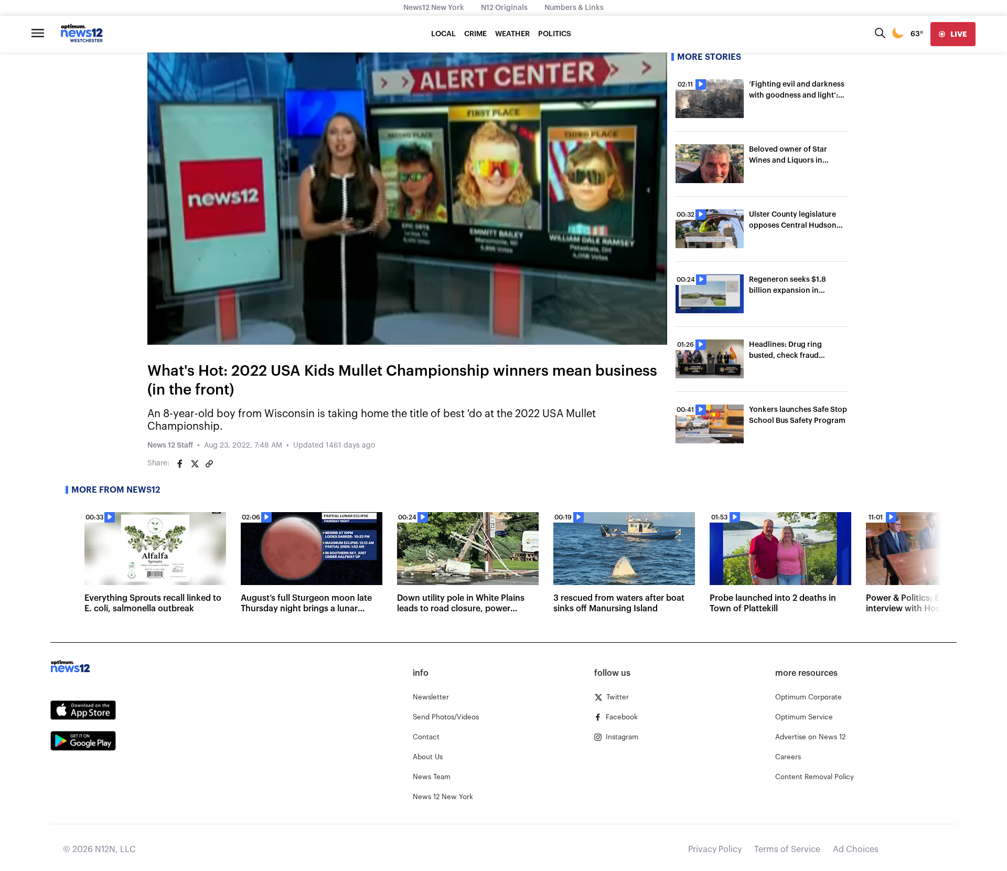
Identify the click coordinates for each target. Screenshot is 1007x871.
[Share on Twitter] (194, 464)
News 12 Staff (170, 445)
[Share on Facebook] (180, 464)
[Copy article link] (209, 464)
